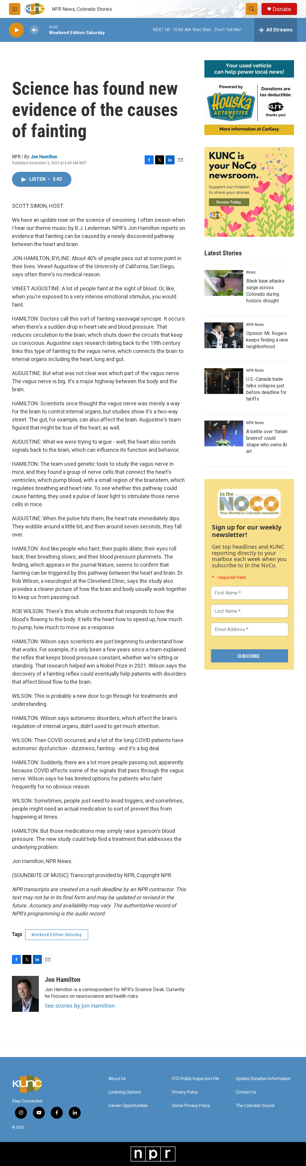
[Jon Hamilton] (25, 994)
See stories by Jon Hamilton (80, 1005)
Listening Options (124, 1092)
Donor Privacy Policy (191, 1105)
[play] (16, 30)
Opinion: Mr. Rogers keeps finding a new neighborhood (267, 339)
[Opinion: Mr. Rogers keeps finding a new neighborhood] (223, 335)
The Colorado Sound (255, 1105)
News (250, 272)
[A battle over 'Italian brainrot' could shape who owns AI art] (223, 433)
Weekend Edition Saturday (56, 934)
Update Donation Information (263, 1078)
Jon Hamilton (44, 157)
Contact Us (246, 1092)
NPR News (255, 324)
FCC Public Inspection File (195, 1078)
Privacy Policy (185, 1092)
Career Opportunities (128, 1105)
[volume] (34, 30)
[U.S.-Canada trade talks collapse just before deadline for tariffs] (223, 381)
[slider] (44, 30)
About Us (117, 1078)
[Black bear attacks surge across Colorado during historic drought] (223, 283)
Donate (282, 9)
